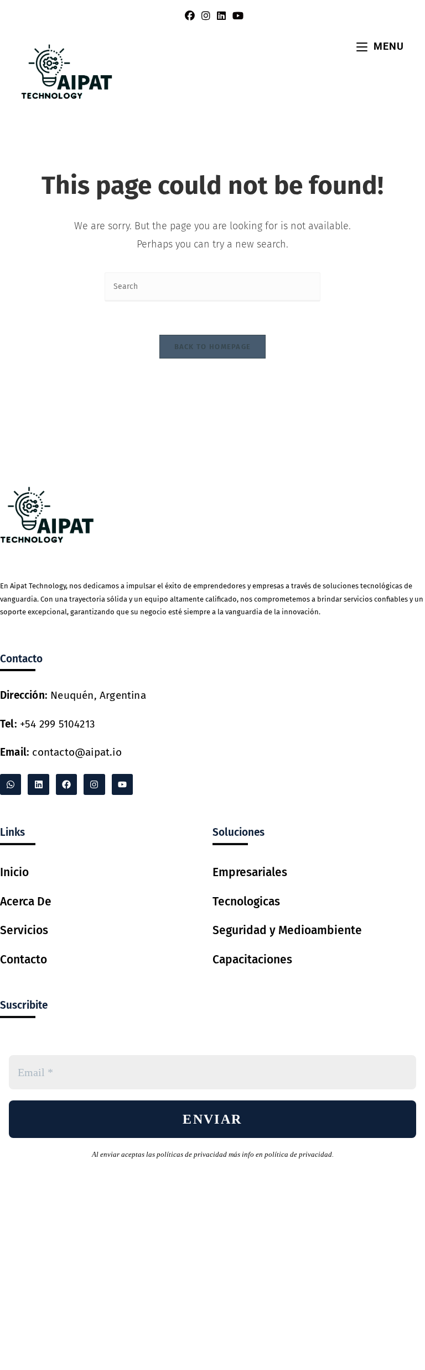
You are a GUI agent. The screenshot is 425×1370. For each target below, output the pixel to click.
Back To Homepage (212, 346)
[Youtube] (122, 784)
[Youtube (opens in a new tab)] (236, 16)
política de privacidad (298, 1154)
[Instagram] (94, 784)
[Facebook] (66, 784)
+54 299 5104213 (47, 724)
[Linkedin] (38, 784)
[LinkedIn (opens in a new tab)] (221, 16)
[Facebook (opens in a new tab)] (190, 16)
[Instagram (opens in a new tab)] (206, 16)
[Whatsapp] (10, 784)
